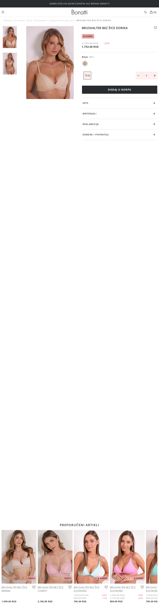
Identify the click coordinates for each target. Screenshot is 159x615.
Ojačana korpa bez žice (62, 20)
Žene (30, 20)
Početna (8, 20)
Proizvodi (20, 20)
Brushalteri (41, 20)
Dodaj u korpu (119, 89)
